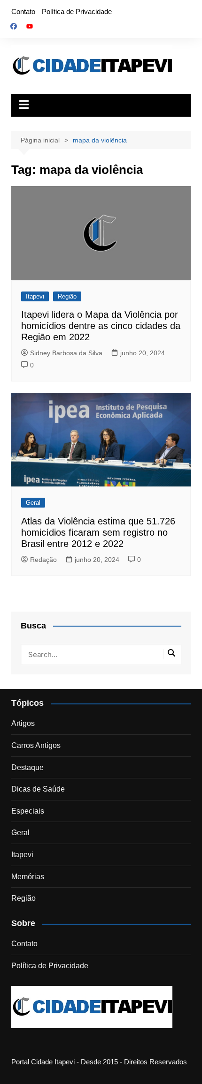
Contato (23, 11)
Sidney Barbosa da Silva (66, 353)
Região (67, 296)
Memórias (27, 877)
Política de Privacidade (77, 11)
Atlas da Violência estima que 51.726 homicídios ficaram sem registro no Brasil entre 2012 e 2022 (98, 532)
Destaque (27, 767)
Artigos (23, 723)
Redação (43, 559)
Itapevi (35, 296)
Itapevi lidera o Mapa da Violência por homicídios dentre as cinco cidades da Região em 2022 (100, 325)
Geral (33, 502)
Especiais (27, 811)
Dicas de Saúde (38, 789)
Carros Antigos (36, 745)
